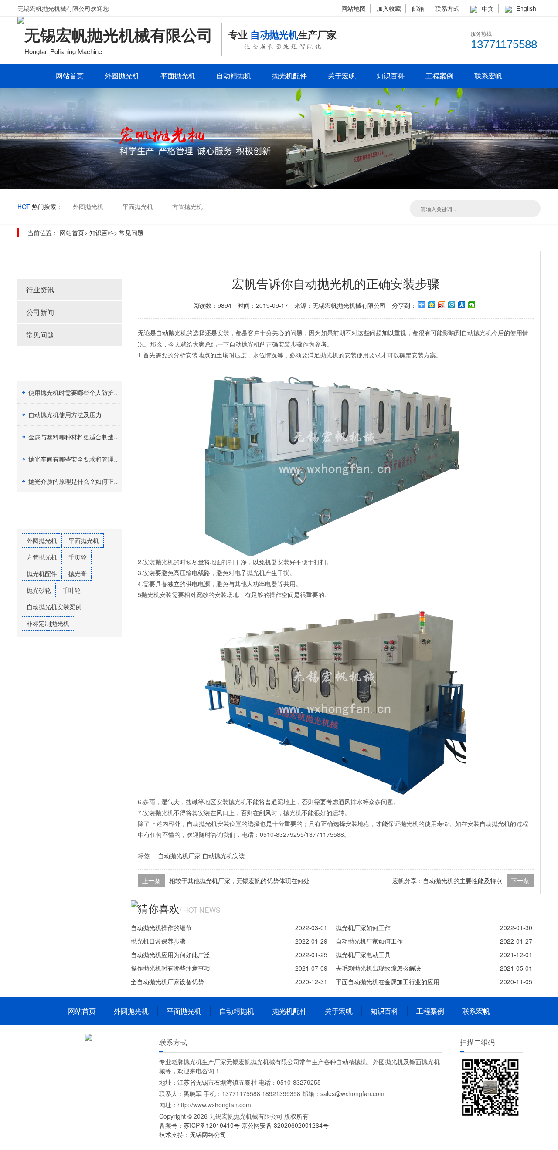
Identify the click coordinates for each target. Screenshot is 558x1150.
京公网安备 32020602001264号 (285, 1125)
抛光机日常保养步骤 (158, 941)
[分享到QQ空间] (432, 304)
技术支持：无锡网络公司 (192, 1134)
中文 (488, 8)
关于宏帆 (342, 76)
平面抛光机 (177, 76)
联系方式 (447, 8)
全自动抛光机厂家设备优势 (167, 981)
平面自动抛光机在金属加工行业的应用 (387, 981)
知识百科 (391, 76)
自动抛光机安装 (223, 855)
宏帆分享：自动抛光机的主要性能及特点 (447, 880)
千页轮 (77, 557)
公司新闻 (40, 312)
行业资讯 (40, 289)
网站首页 (70, 76)
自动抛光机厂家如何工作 (369, 941)
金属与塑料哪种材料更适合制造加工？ (80, 436)
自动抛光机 (171, 332)
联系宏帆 (488, 76)
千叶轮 (71, 590)
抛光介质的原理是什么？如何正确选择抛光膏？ (92, 481)
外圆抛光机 (122, 76)
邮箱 (418, 8)
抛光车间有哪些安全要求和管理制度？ (80, 459)
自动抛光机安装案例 (54, 606)
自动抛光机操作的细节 (161, 927)
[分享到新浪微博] (442, 304)
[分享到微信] (472, 304)
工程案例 (439, 76)
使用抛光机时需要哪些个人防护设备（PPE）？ (92, 392)
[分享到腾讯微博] (452, 304)
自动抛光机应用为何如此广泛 (170, 954)
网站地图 (353, 8)
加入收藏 (389, 8)
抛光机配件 (289, 76)
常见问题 (131, 232)
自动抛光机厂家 (179, 855)
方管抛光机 (187, 206)
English (526, 8)
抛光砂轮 (39, 590)
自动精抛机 (233, 76)
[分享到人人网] (462, 304)
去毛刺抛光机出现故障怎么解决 (378, 968)
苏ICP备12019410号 (213, 1125)
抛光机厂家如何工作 (363, 927)
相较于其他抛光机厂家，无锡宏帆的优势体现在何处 (239, 880)
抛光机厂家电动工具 (363, 954)
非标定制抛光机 (48, 623)
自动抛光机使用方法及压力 (65, 414)
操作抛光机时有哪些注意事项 (170, 968)
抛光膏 (77, 573)
